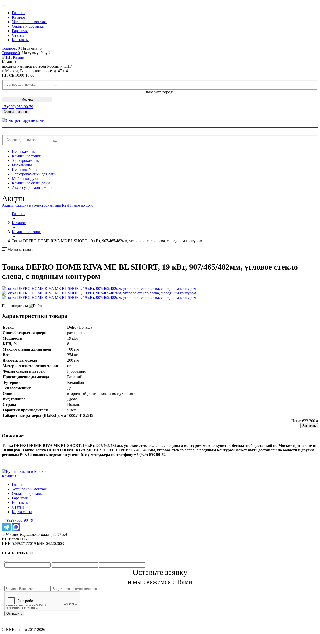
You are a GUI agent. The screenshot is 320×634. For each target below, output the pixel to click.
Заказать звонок (16, 112)
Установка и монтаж (29, 22)
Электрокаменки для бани (34, 174)
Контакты (20, 40)
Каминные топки (27, 156)
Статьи (18, 35)
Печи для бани (24, 169)
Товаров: (11, 53)
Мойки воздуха (25, 178)
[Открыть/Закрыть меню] (4, 5)
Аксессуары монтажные (32, 187)
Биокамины (22, 165)
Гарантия (20, 31)
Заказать (309, 426)
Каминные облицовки (31, 183)
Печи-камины (24, 151)
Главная (19, 13)
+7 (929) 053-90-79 (17, 107)
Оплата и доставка (28, 26)
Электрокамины (26, 160)
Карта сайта (22, 512)
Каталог (19, 17)
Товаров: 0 (11, 48)
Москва (27, 99)
